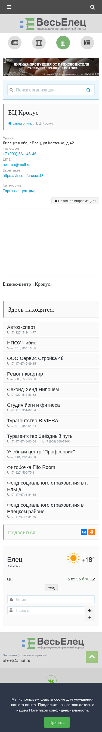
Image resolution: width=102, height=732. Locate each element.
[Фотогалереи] (87, 42)
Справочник (21, 123)
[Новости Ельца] (14, 42)
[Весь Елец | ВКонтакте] (51, 680)
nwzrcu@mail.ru (16, 164)
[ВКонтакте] (84, 532)
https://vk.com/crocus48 (23, 175)
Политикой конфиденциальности (58, 710)
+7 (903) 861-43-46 (19, 153)
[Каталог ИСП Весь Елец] (51, 22)
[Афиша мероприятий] (39, 42)
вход (51, 587)
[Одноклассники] (91, 532)
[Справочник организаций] (63, 42)
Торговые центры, (19, 190)
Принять (57, 722)
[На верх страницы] (92, 657)
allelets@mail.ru (16, 660)
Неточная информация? (76, 200)
